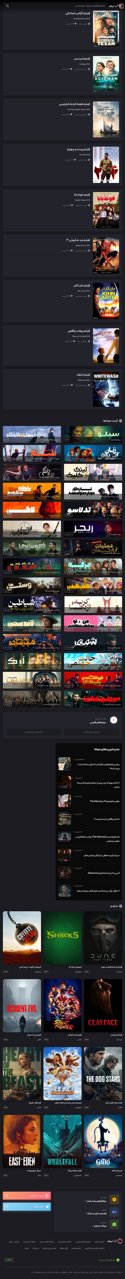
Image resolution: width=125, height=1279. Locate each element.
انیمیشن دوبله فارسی (91, 732)
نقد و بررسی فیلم (49, 1248)
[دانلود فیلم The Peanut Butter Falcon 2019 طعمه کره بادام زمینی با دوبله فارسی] (106, 119)
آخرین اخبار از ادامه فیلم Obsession (104, 873)
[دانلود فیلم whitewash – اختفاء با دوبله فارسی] (106, 389)
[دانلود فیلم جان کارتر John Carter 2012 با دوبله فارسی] (106, 300)
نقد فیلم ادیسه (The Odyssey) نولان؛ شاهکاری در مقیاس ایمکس (97, 839)
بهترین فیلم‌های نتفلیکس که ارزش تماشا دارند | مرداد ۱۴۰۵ (99, 767)
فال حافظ (64, 1248)
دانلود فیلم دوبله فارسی (94, 1248)
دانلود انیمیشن (29, 1241)
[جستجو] (7, 6)
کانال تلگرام (39, 1207)
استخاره (35, 1248)
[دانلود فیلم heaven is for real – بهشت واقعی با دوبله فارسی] (106, 345)
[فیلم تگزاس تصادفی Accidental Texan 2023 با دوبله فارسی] (106, 28)
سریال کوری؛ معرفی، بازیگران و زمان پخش (102, 855)
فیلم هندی (76, 1248)
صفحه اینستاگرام (37, 1196)
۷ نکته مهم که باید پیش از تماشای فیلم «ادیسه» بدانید (98, 785)
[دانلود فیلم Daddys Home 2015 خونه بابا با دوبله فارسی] (106, 210)
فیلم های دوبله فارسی (33, 732)
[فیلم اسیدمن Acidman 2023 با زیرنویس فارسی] (106, 74)
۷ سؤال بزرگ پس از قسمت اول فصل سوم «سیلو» (98, 891)
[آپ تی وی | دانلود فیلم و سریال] (116, 8)
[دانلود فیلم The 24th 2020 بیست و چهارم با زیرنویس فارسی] (106, 164)
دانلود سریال (14, 1241)
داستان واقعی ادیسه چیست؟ (107, 819)
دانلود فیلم (99, 1241)
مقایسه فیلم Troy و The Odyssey (105, 801)
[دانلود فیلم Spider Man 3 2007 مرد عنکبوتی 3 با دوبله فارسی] (106, 255)
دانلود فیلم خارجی (83, 1241)
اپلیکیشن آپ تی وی (61, 1260)
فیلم (27, 1248)
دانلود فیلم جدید (47, 1241)
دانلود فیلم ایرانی (65, 1241)
